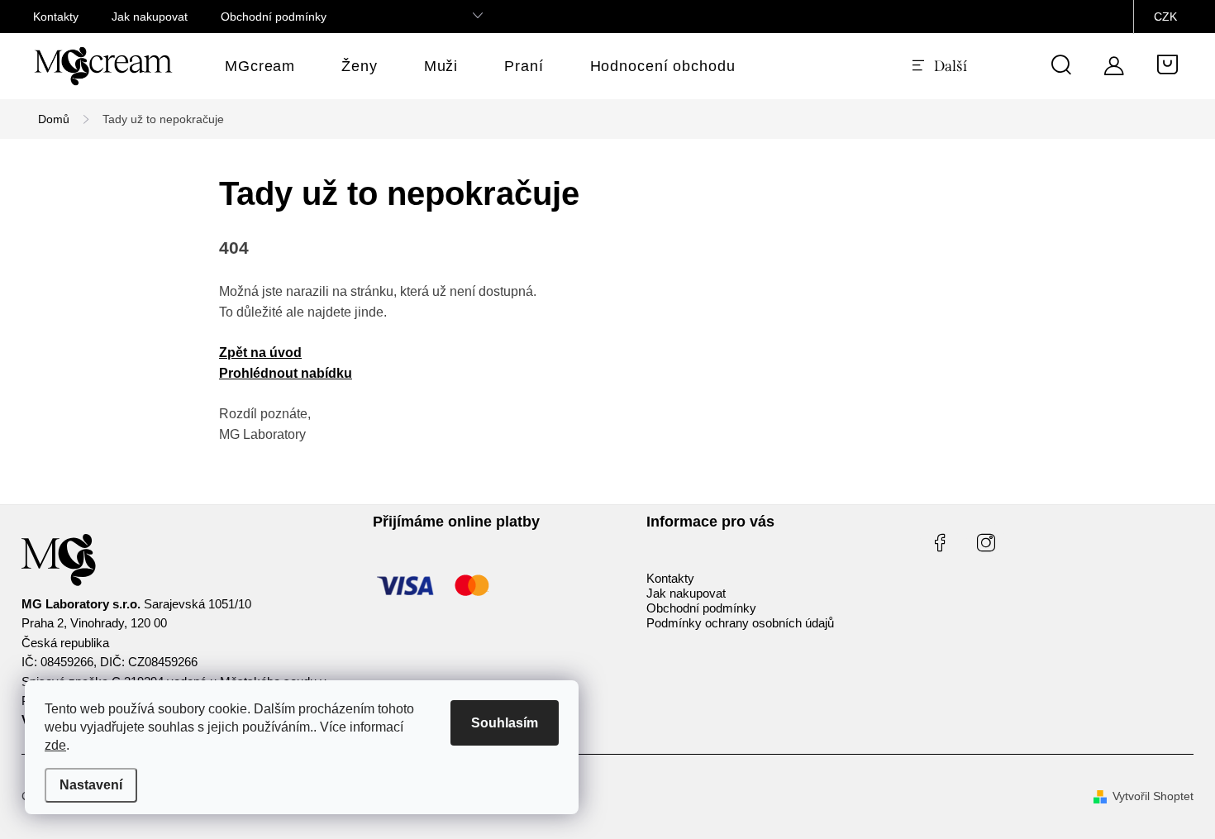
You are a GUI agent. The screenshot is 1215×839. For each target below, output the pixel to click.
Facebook (940, 542)
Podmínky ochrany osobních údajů (740, 623)
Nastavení (91, 785)
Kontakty (56, 16)
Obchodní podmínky (273, 16)
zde (55, 745)
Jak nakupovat (150, 16)
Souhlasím (504, 723)
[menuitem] (260, 66)
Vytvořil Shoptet (1153, 796)
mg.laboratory (986, 542)
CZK (1165, 16)
